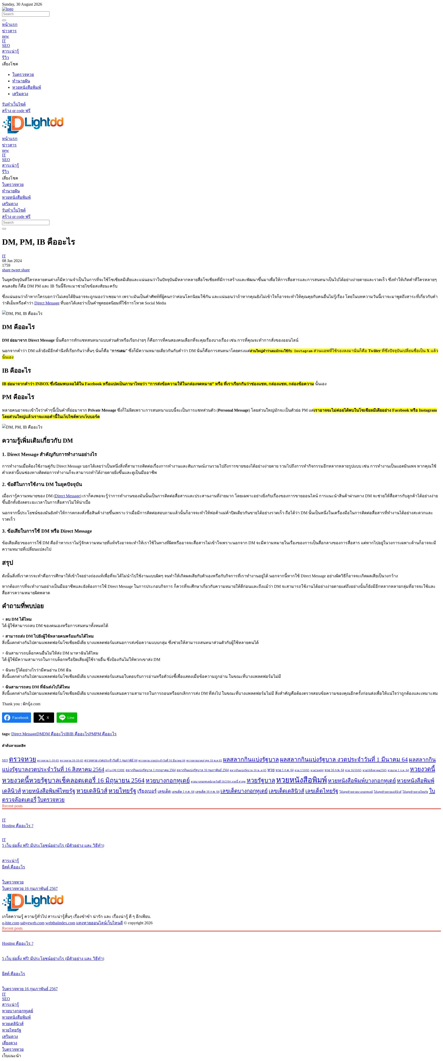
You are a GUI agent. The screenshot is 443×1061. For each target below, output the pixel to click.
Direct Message (46, 303)
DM (39, 734)
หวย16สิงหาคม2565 (375, 770)
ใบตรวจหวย (51, 799)
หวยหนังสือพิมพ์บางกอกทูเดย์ (362, 781)
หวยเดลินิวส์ (91, 791)
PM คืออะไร (106, 734)
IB (67, 734)
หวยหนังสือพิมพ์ (301, 780)
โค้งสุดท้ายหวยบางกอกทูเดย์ (356, 791)
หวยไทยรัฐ (122, 790)
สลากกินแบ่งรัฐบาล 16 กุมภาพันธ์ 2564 (203, 770)
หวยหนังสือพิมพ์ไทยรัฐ (48, 791)
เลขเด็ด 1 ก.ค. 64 (183, 792)
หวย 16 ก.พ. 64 (334, 770)
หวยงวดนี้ (422, 769)
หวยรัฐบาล (261, 780)
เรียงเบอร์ (147, 791)
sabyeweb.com (32, 923)
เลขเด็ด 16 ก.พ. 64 (207, 792)
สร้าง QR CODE (115, 770)
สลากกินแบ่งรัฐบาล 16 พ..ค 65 (248, 770)
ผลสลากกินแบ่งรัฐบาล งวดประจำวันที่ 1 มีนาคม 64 (344, 759)
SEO (5, 760)
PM (92, 734)
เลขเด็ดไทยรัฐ (321, 791)
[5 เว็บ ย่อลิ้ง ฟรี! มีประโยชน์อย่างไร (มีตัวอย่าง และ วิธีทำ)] (221, 831)
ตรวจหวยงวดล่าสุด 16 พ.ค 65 (204, 760)
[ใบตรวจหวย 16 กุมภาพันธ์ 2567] (221, 872)
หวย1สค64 (317, 770)
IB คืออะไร (79, 734)
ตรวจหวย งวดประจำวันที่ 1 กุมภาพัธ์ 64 (110, 760)
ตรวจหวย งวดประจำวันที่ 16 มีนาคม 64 (161, 760)
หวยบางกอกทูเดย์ (168, 780)
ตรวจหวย (22, 759)
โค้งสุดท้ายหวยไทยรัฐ (415, 791)
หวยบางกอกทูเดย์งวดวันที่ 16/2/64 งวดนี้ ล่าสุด (218, 781)
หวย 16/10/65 (353, 770)
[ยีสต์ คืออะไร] (221, 851)
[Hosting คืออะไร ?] (221, 811)
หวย (271, 770)
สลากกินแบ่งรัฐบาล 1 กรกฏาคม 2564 (151, 770)
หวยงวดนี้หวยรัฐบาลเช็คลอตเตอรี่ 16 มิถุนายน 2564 (73, 780)
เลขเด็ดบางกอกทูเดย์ (244, 791)
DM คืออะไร (54, 734)
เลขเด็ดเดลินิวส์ (286, 791)
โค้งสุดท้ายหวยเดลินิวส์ (387, 791)
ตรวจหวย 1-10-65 (48, 760)
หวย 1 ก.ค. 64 (285, 770)
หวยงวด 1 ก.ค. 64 (398, 770)
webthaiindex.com (60, 923)
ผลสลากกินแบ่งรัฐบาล (251, 759)
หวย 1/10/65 (302, 770)
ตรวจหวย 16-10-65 (71, 760)
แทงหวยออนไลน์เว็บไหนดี (99, 923)
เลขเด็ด (164, 791)
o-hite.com (10, 923)
